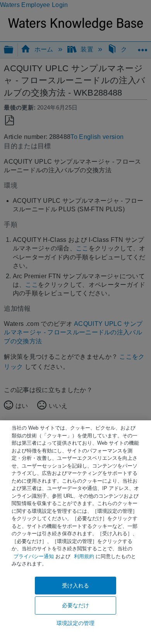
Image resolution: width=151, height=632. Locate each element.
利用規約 (84, 556)
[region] (75, 526)
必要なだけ (75, 605)
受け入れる (75, 585)
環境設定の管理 (76, 623)
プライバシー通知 (34, 556)
